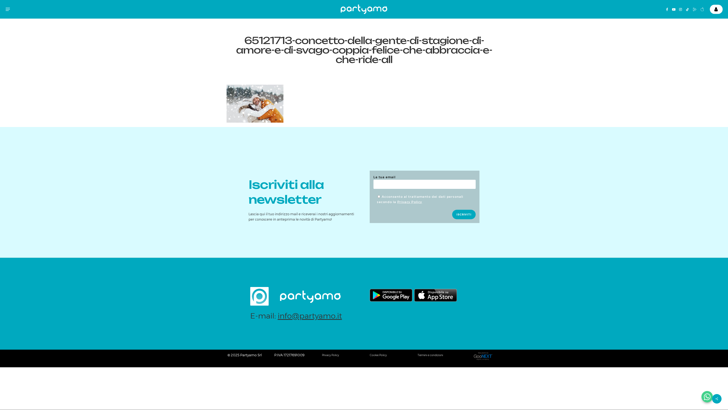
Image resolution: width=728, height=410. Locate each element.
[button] (7, 9)
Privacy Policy (409, 202)
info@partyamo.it (310, 315)
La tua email (384, 177)
